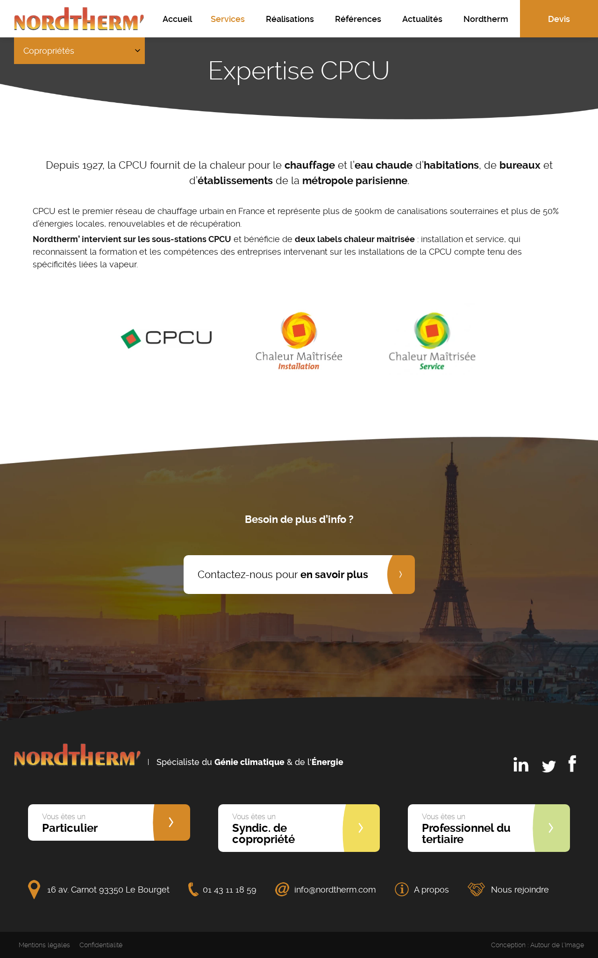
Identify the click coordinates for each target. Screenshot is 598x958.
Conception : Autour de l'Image (537, 945)
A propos (431, 889)
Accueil (177, 19)
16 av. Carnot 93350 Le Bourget (108, 889)
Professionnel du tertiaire (466, 829)
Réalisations (290, 19)
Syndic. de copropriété (263, 829)
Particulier (70, 823)
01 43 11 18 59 (229, 889)
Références (358, 19)
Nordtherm (485, 19)
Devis (559, 19)
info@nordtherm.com (335, 889)
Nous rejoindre (520, 889)
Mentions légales (44, 945)
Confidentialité (100, 945)
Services (228, 19)
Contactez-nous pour (283, 574)
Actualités (422, 19)
